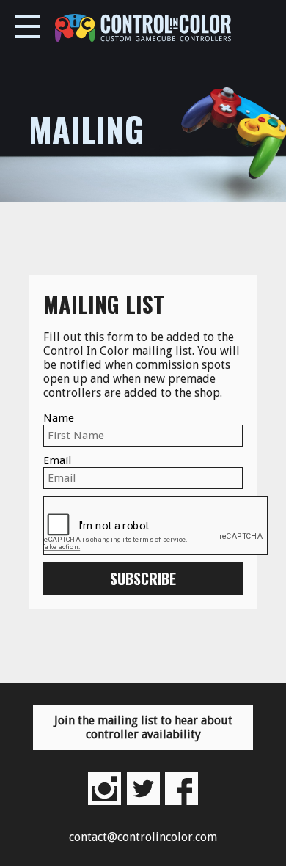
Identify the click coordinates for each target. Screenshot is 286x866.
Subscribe (143, 579)
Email (57, 460)
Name (58, 418)
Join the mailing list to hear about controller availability (143, 727)
